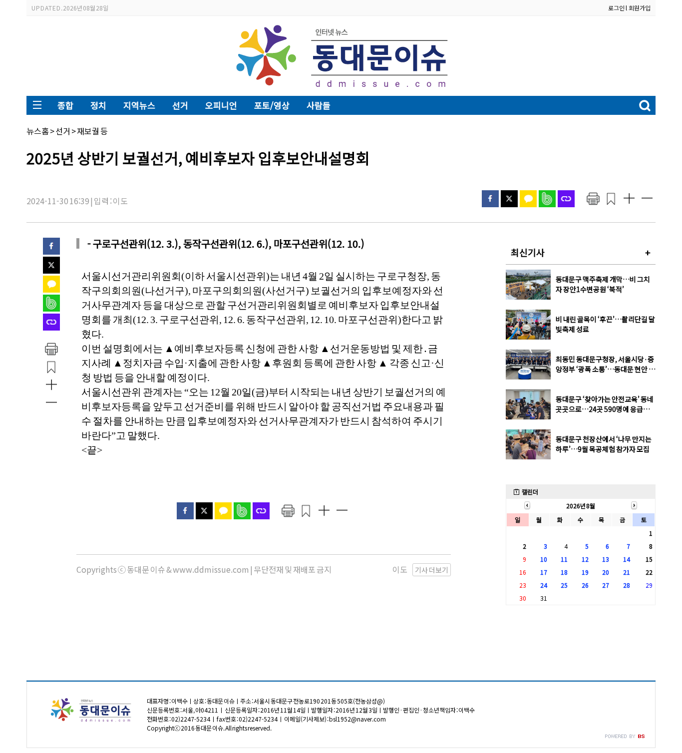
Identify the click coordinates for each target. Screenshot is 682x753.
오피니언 (221, 105)
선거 (180, 105)
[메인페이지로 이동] (341, 88)
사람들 (319, 105)
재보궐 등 (92, 131)
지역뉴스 (139, 105)
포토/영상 (272, 105)
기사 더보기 (431, 570)
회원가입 (640, 7)
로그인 (616, 7)
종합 (65, 105)
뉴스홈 (37, 131)
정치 (98, 105)
